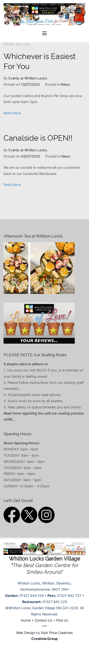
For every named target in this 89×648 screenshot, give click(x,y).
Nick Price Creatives (57, 633)
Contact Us (43, 620)
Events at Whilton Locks (28, 78)
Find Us (62, 620)
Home (26, 620)
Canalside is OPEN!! (38, 138)
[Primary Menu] (44, 33)
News (65, 84)
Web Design (25, 633)
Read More (12, 113)
